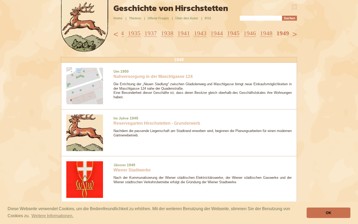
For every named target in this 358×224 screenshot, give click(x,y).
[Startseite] (84, 50)
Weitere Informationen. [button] (52, 216)
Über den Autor (186, 18)
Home (117, 18)
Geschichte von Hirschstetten (170, 8)
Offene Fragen (158, 18)
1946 (249, 33)
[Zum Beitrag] (84, 85)
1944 (216, 33)
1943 (200, 33)
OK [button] (328, 213)
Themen (135, 18)
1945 (233, 33)
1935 (134, 33)
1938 (167, 33)
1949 (282, 33)
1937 (150, 33)
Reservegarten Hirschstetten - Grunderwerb (156, 123)
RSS (208, 18)
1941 (183, 33)
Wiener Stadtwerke (132, 170)
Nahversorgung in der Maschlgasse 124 (153, 76)
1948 (266, 33)
